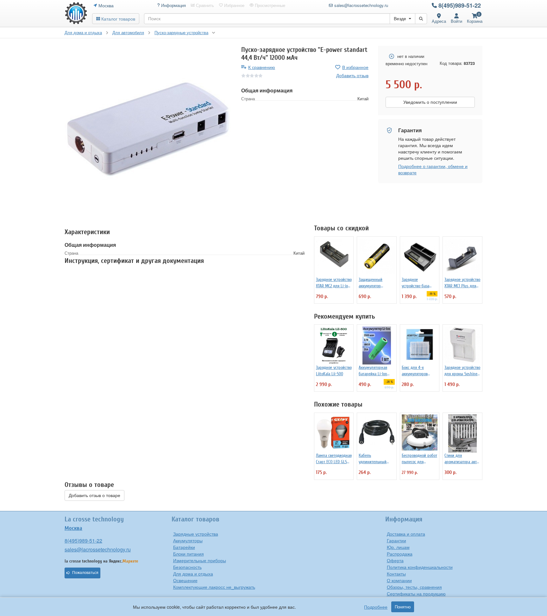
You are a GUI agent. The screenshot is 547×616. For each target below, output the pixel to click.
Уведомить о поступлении (430, 102)
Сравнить (204, 5)
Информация (173, 5)
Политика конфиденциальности (420, 567)
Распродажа (399, 554)
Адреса (439, 21)
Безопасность (187, 567)
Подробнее (375, 607)
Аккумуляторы (188, 540)
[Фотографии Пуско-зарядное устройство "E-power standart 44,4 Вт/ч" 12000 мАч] (148, 129)
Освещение (185, 580)
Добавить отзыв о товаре (94, 495)
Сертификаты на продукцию (416, 593)
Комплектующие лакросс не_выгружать (214, 587)
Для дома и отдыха (193, 573)
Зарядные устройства (195, 534)
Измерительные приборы (199, 560)
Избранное (233, 5)
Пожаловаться (85, 572)
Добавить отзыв (352, 75)
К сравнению (261, 67)
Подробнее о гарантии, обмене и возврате (433, 169)
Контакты (396, 573)
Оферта (395, 560)
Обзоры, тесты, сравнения (414, 587)
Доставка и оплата (406, 534)
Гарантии (396, 540)
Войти (456, 21)
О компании (399, 580)
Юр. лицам (398, 547)
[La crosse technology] (76, 13)
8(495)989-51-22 (459, 5)
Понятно (403, 607)
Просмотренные (269, 5)
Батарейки (184, 547)
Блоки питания (188, 554)
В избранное (355, 67)
